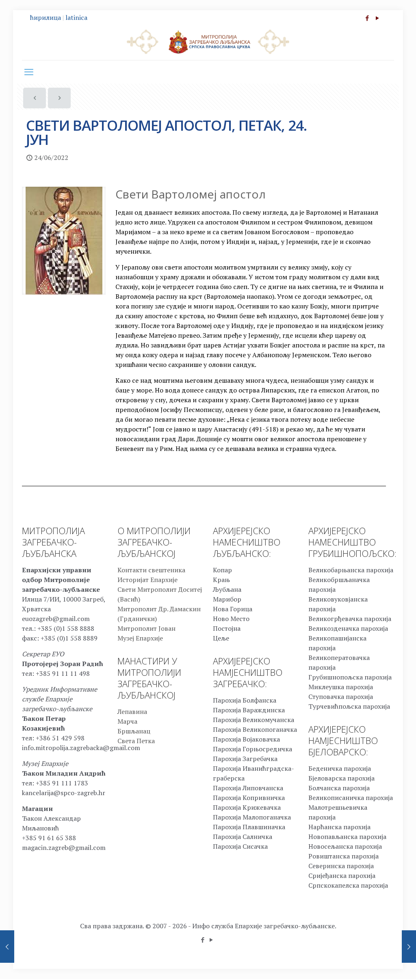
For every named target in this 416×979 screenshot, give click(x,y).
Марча (127, 721)
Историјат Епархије (147, 579)
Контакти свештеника (151, 569)
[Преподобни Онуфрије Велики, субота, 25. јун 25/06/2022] (409, 946)
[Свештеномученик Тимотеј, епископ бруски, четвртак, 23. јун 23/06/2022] (7, 946)
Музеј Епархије (140, 638)
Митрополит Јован (146, 628)
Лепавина (132, 711)
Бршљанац (133, 731)
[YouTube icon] (377, 18)
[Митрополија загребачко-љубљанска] (208, 41)
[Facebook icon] (367, 18)
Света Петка (136, 740)
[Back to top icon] (377, 962)
